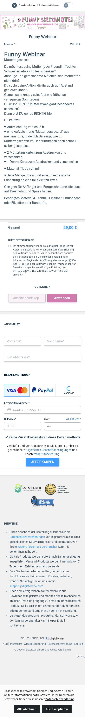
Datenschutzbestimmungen (27, 536)
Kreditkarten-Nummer (16, 403)
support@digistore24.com (26, 586)
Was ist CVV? (73, 418)
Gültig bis (9, 419)
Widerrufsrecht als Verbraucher (37, 546)
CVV (46, 419)
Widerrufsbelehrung (46, 454)
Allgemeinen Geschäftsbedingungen (49, 450)
